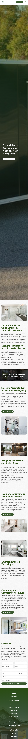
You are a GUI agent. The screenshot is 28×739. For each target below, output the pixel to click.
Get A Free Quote (9, 159)
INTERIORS (14, 711)
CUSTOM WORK (14, 717)
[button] (25, 2)
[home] (3, 2)
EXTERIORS (14, 714)
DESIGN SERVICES (14, 707)
